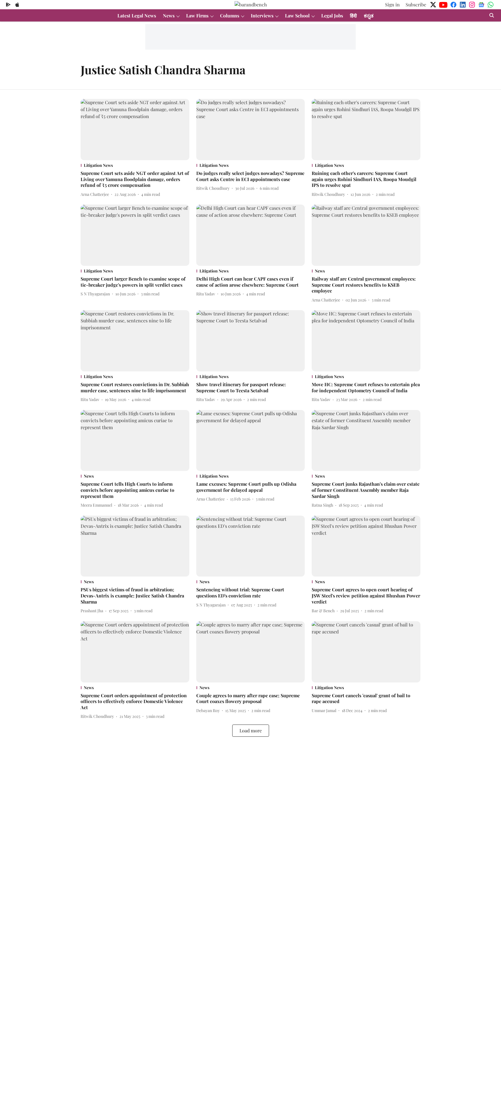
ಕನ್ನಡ (368, 15)
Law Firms (197, 15)
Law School (297, 15)
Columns (229, 15)
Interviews (262, 15)
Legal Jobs (332, 15)
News (169, 15)
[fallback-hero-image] (135, 129)
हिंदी (353, 15)
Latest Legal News (136, 15)
